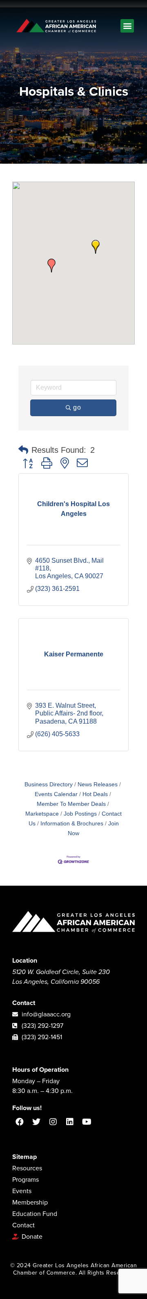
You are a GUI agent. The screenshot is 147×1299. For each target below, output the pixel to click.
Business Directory (48, 784)
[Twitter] (36, 1122)
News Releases (98, 784)
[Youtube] (86, 1122)
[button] (127, 26)
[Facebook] (19, 1122)
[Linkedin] (69, 1122)
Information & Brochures (71, 824)
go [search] (77, 407)
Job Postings (80, 814)
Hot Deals (95, 794)
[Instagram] (53, 1122)
